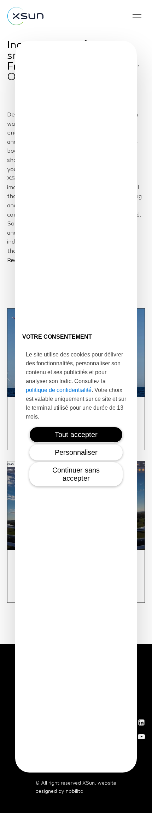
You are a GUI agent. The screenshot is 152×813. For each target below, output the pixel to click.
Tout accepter (76, 434)
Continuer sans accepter (76, 474)
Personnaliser (76, 452)
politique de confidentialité (59, 390)
